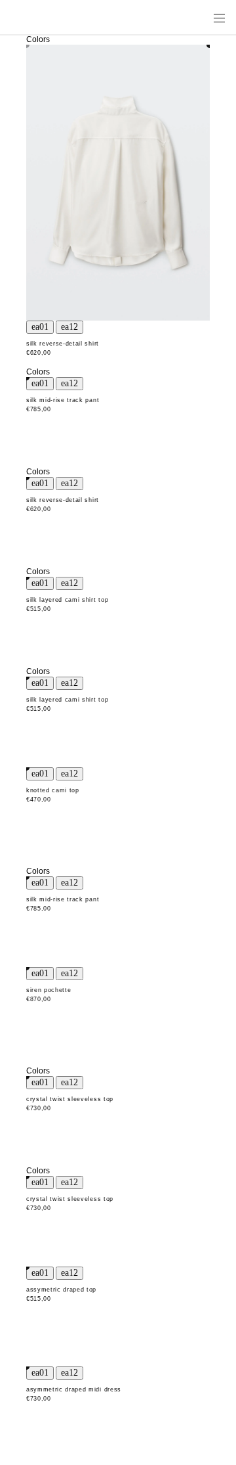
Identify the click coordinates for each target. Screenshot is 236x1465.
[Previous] (40, 327)
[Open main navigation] (219, 17)
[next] (69, 327)
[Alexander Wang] (65, 17)
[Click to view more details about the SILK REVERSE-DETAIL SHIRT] (118, 183)
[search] (177, 17)
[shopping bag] (200, 17)
